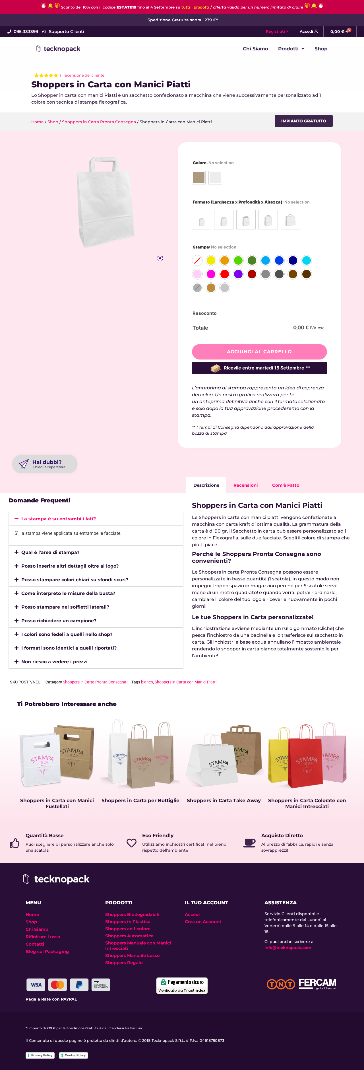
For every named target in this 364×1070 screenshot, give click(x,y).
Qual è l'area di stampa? (50, 552)
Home (37, 121)
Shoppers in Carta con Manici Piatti (185, 682)
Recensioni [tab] (245, 485)
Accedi (192, 914)
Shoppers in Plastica (127, 921)
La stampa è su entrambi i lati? (58, 518)
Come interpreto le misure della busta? (68, 593)
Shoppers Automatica (129, 935)
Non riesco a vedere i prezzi (54, 661)
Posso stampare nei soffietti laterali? (65, 607)
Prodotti (288, 49)
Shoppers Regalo (124, 962)
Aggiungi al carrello (259, 351)
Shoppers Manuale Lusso (132, 955)
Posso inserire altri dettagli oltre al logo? (70, 566)
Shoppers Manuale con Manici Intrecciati (138, 945)
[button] (304, 121)
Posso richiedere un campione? (58, 620)
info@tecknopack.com (287, 947)
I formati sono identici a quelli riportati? (69, 648)
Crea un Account (203, 921)
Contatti (35, 944)
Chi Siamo (255, 49)
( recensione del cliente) (83, 75)
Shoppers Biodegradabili (132, 914)
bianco (147, 682)
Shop (321, 49)
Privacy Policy (41, 1055)
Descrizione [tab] (206, 485)
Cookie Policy (75, 1055)
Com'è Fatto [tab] (285, 485)
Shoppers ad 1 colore (127, 928)
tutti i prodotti (195, 7)
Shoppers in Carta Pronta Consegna (99, 121)
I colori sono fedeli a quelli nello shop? (66, 634)
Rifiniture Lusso (43, 936)
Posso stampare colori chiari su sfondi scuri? (74, 579)
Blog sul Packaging (47, 951)
